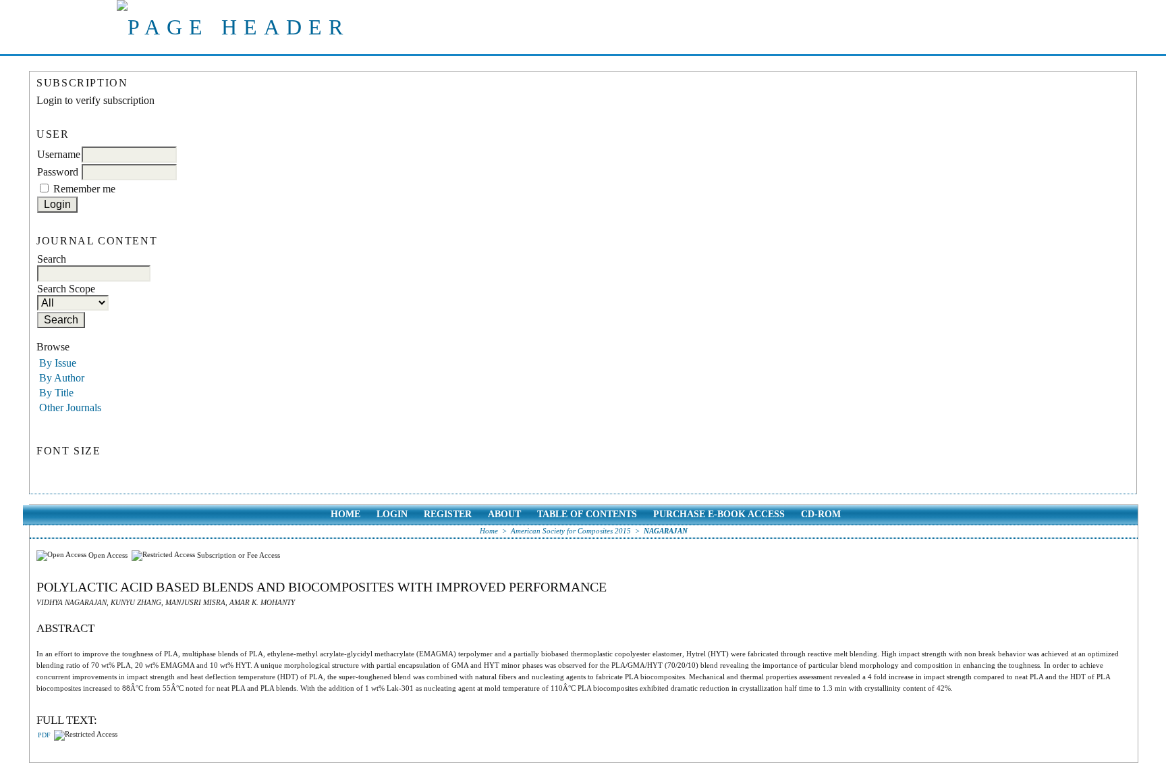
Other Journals (70, 407)
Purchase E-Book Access (719, 514)
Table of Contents (587, 514)
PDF (44, 735)
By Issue (57, 363)
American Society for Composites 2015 (571, 531)
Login (392, 514)
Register (448, 514)
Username (58, 154)
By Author (61, 378)
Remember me (84, 188)
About (504, 514)
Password (57, 172)
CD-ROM (821, 514)
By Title (56, 392)
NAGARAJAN (666, 531)
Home (345, 514)
